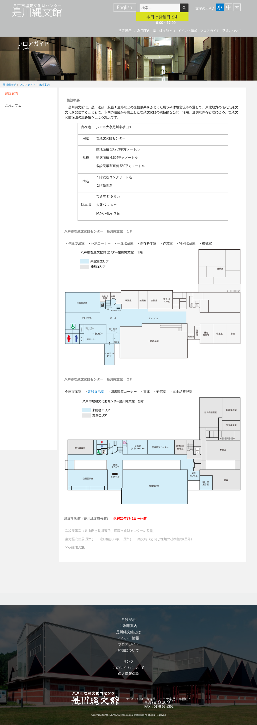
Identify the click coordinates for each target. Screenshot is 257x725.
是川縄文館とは (164, 31)
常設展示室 (96, 391)
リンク (128, 661)
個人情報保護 (128, 674)
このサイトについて (128, 668)
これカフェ (13, 105)
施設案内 (11, 93)
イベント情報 (188, 31)
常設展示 (125, 31)
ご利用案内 (142, 31)
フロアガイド (210, 31)
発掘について (232, 31)
